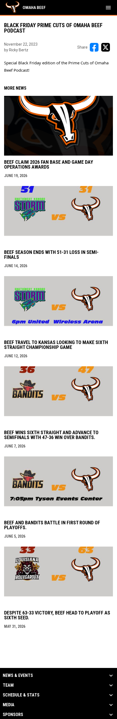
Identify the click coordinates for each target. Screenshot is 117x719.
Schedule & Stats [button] (21, 695)
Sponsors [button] (13, 714)
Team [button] (8, 685)
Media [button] (8, 705)
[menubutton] (108, 7)
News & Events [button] (18, 675)
